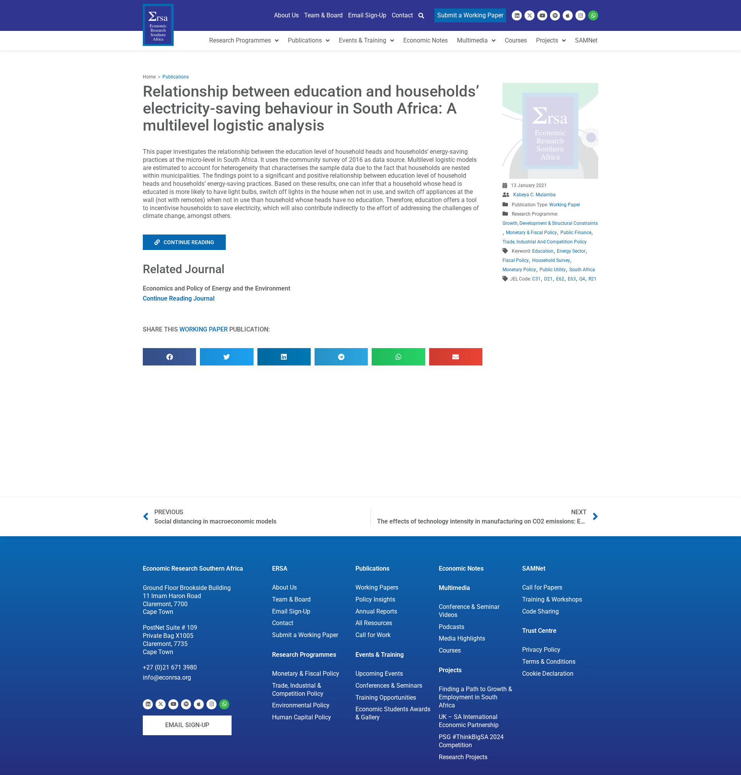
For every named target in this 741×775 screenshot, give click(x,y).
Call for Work (373, 635)
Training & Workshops (552, 599)
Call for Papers (542, 587)
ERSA (280, 568)
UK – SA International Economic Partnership (469, 721)
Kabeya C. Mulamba (534, 194)
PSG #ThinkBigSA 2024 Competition (471, 741)
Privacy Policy (541, 649)
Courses (450, 650)
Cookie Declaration (548, 673)
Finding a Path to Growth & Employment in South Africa (475, 697)
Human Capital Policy (301, 717)
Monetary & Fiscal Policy (531, 232)
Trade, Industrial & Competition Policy (297, 689)
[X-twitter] (529, 15)
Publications (175, 77)
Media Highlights (462, 638)
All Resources (373, 623)
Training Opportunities (385, 697)
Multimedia (454, 587)
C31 (536, 279)
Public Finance (575, 232)
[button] (169, 356)
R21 (593, 279)
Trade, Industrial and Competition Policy (544, 242)
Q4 (582, 279)
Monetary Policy (519, 269)
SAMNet (533, 568)
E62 (560, 279)
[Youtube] (542, 15)
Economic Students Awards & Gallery (392, 713)
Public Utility (553, 269)
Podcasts (451, 627)
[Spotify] (555, 15)
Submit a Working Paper (305, 635)
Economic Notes (461, 568)
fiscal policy (515, 260)
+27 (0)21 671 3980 (170, 667)
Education (542, 251)
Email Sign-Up (291, 611)
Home (149, 77)
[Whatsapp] (593, 15)
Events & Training (379, 654)
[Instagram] (580, 15)
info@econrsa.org (167, 677)
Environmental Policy (301, 705)
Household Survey (551, 260)
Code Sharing (540, 611)
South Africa (582, 269)
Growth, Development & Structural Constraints (550, 223)
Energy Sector (571, 251)
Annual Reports (376, 611)
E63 (572, 279)
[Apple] (568, 15)
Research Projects (463, 757)
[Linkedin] (517, 15)
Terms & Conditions (548, 661)
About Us (284, 587)
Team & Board (291, 599)
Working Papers (376, 587)
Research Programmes (304, 654)
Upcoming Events (379, 673)
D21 (548, 279)
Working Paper (203, 329)
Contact (282, 623)
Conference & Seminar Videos (469, 611)
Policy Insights (375, 599)
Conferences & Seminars (388, 685)
